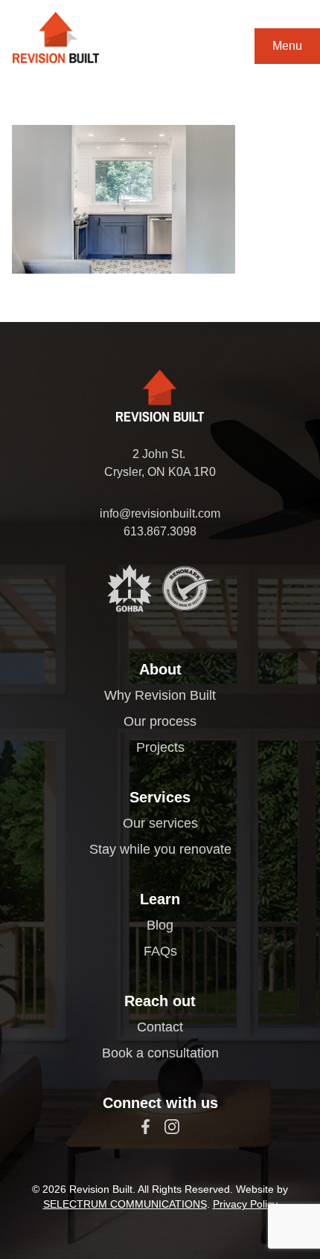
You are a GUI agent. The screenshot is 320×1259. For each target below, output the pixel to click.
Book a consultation (160, 1053)
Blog (160, 925)
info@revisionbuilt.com (160, 513)
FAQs (160, 951)
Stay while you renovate (160, 849)
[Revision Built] (56, 38)
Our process (160, 721)
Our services (160, 823)
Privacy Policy (245, 1204)
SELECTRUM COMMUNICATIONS (125, 1204)
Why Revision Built (160, 695)
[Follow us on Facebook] (145, 1126)
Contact (160, 1027)
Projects (160, 747)
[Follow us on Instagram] (171, 1126)
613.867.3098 (160, 531)
